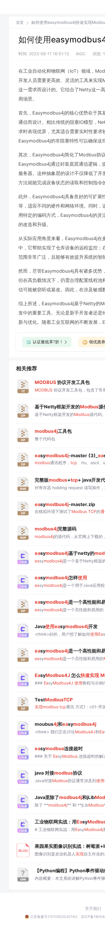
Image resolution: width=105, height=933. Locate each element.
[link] (20, 22)
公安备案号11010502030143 (53, 916)
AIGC (80, 53)
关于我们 (93, 908)
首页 (20, 22)
